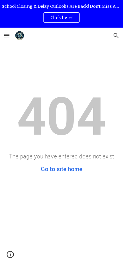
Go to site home (61, 169)
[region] (61, 14)
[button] (7, 35)
